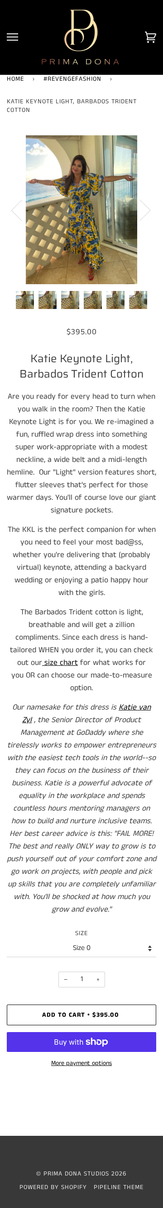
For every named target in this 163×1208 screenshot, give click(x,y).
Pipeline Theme (119, 1187)
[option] (81, 209)
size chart (61, 662)
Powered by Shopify (53, 1187)
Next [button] (139, 210)
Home (15, 78)
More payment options (81, 1063)
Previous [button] (22, 210)
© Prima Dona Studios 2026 (81, 1173)
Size (81, 933)
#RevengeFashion (72, 78)
